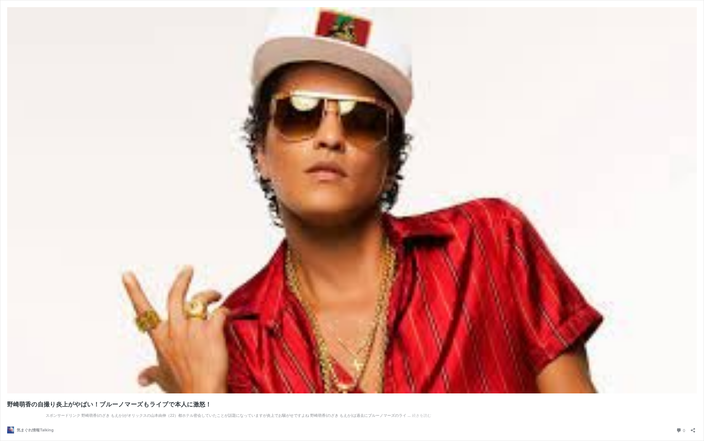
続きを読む (421, 415)
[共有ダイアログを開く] (693, 428)
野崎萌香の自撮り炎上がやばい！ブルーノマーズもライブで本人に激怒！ (109, 404)
